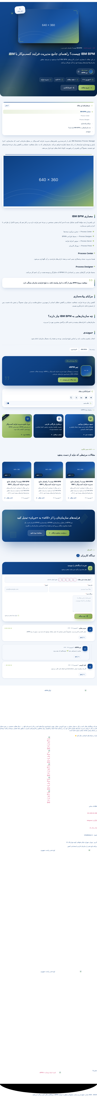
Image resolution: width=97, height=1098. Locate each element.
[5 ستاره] (60, 579)
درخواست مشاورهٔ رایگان (59, 533)
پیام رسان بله (93, 827)
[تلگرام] (91, 398)
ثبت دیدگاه (82, 616)
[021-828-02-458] (94, 809)
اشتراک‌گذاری (68, 87)
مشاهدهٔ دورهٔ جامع (36, 533)
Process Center (85, 115)
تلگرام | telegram (92, 820)
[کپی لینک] (72, 398)
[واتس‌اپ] (86, 398)
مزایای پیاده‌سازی (86, 123)
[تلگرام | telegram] (94, 816)
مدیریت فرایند (87, 48)
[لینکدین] (81, 398)
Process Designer (84, 119)
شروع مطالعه (85, 87)
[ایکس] (76, 398)
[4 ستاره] (63, 579)
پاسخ (81, 637)
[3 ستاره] (67, 579)
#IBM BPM (84, 349)
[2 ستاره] (71, 579)
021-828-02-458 (92, 813)
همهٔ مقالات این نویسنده (69, 380)
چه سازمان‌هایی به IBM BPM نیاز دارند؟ (79, 127)
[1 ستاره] (74, 579)
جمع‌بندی (88, 131)
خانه (94, 48)
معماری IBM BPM (85, 111)
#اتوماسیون (74, 349)
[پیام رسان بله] (94, 823)
